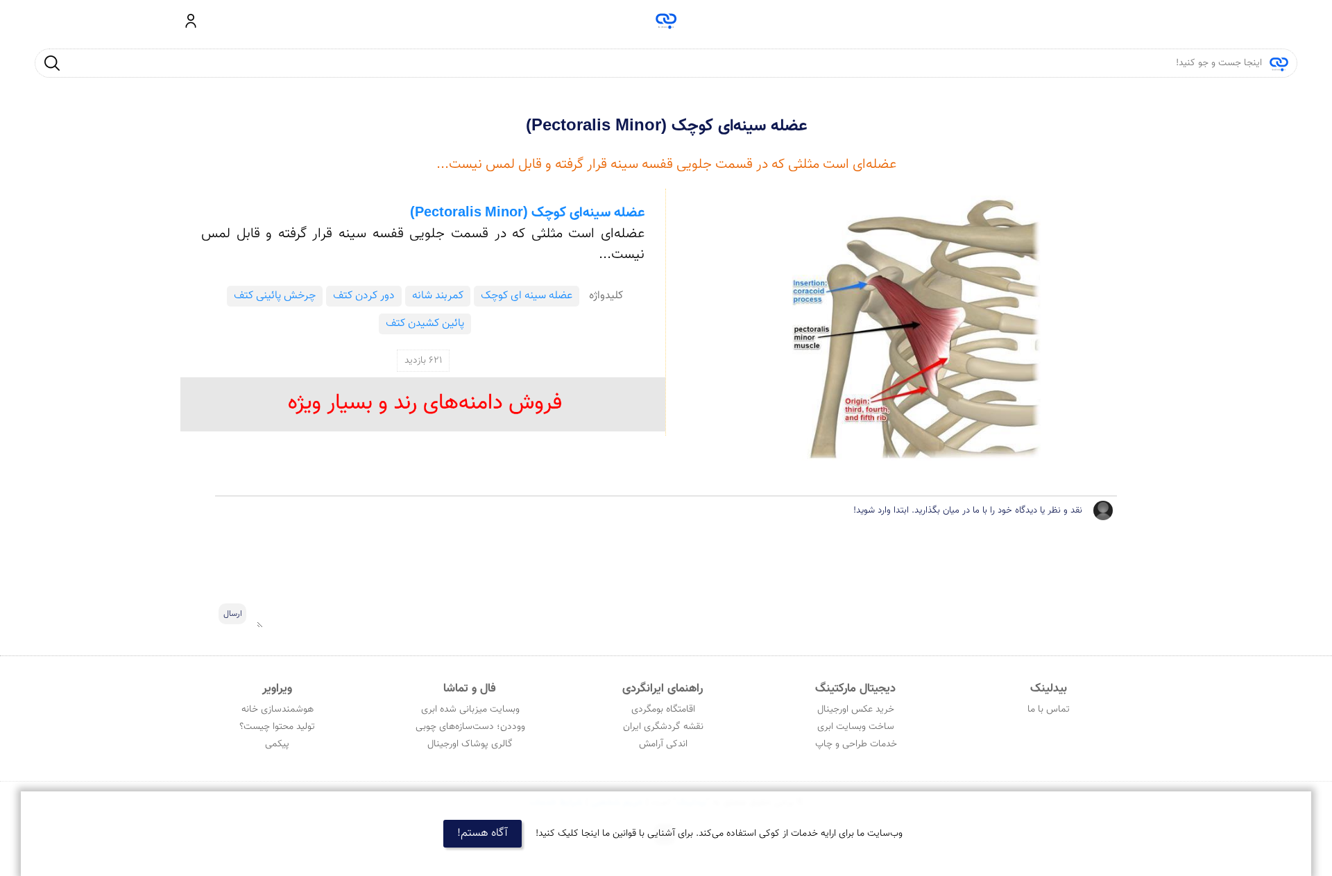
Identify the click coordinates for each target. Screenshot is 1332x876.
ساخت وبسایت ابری (855, 727)
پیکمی (277, 744)
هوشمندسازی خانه (277, 709)
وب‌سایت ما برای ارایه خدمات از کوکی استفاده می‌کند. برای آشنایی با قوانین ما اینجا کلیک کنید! (719, 833)
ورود (191, 21)
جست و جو (52, 62)
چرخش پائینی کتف (275, 295)
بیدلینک (1048, 689)
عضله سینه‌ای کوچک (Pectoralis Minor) (666, 126)
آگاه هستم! (482, 833)
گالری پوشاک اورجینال (470, 744)
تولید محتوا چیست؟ (277, 727)
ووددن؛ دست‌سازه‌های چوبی (470, 727)
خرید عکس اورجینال (855, 709)
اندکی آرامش (663, 744)
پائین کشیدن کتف (425, 323)
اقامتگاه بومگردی (663, 709)
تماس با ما (1048, 709)
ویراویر (277, 689)
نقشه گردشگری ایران (663, 727)
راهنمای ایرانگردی (662, 689)
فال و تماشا (469, 689)
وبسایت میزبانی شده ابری (470, 709)
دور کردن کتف (364, 295)
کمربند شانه (437, 295)
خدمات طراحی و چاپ (856, 744)
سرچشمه (666, 20)
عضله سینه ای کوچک (526, 295)
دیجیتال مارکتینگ (855, 689)
